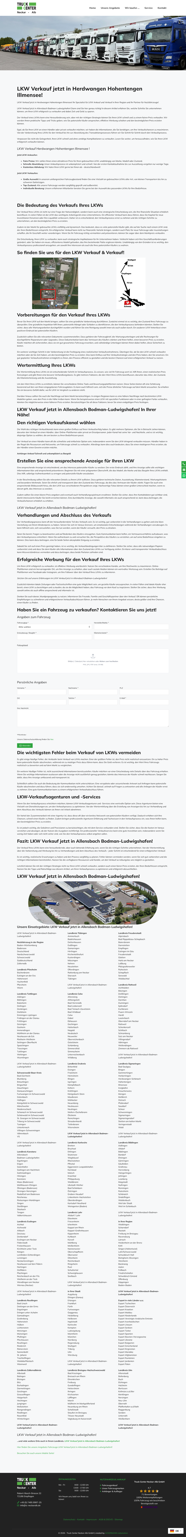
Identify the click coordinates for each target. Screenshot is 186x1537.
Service (148, 7)
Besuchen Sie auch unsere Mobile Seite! (35, 1453)
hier (51, 739)
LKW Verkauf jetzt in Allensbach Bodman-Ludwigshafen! (92, 1441)
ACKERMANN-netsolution (116, 1533)
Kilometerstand (101, 633)
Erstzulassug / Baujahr (26, 633)
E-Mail (123, 698)
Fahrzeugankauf (109, 1485)
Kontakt (162, 7)
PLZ (121, 688)
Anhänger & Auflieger (112, 1491)
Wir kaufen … (132, 7)
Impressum (91, 1519)
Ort (18, 698)
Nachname (73, 688)
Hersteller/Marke (101, 623)
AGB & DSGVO (106, 1519)
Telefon (72, 698)
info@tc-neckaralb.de (30, 1505)
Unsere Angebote (110, 7)
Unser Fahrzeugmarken (113, 1488)
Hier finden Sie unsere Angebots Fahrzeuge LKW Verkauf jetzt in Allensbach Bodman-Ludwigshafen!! (64, 1447)
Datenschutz (69, 1519)
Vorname (21, 688)
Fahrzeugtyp (22, 623)
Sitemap (119, 1519)
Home (92, 7)
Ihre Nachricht (22, 708)
